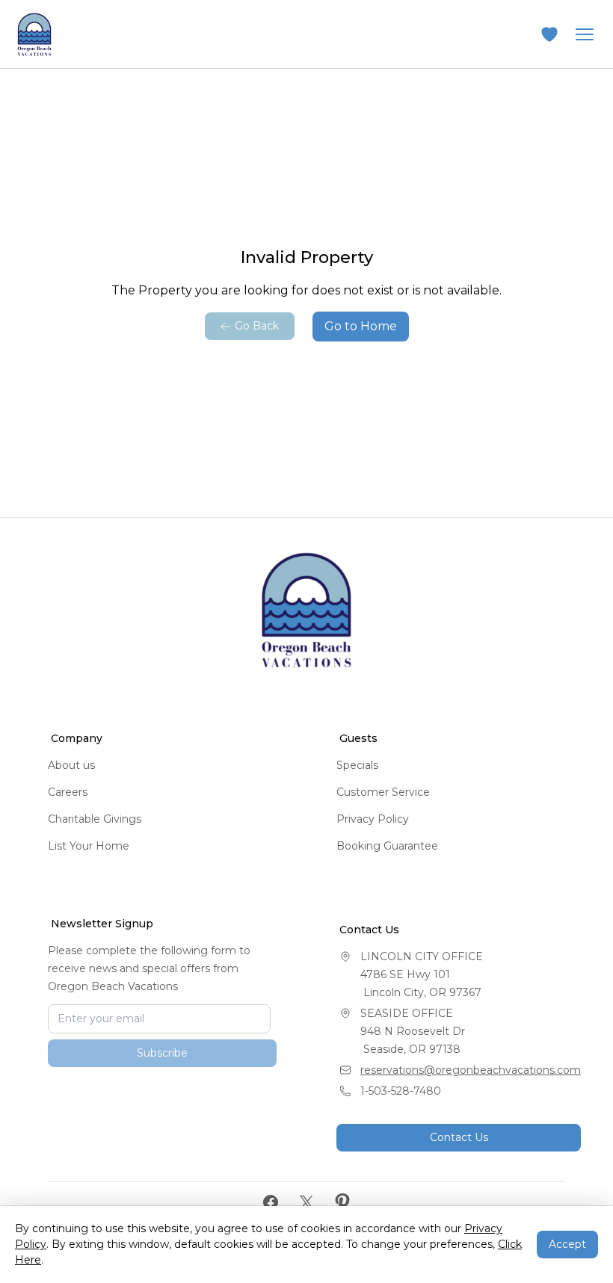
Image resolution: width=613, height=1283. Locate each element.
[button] (549, 34)
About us (71, 765)
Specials (357, 765)
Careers (67, 792)
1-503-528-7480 (400, 1091)
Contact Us (459, 1137)
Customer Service (383, 792)
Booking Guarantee (387, 846)
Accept (567, 1244)
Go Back (257, 326)
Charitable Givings (94, 819)
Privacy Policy (372, 819)
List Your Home (88, 846)
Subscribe (162, 1112)
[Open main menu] (585, 34)
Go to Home (360, 326)
